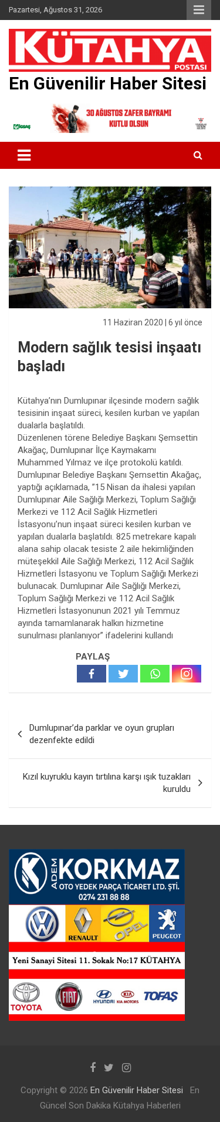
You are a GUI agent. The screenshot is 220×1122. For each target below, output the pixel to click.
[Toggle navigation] (24, 155)
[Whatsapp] (155, 673)
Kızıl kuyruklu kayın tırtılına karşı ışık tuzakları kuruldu (107, 782)
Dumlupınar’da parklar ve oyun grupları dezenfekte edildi (101, 734)
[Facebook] (91, 673)
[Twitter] (123, 673)
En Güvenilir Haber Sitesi (108, 83)
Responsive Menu (199, 10)
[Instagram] (186, 673)
